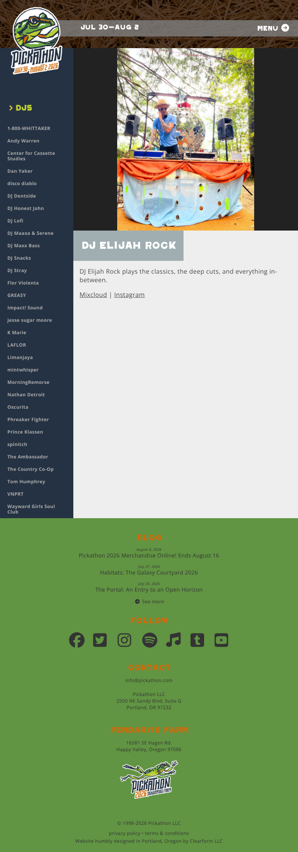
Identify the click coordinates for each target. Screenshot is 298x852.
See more (153, 601)
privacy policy (124, 833)
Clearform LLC (206, 841)
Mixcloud (93, 294)
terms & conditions (167, 833)
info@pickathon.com (149, 680)
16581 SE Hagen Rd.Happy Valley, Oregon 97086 (149, 746)
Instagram (129, 294)
